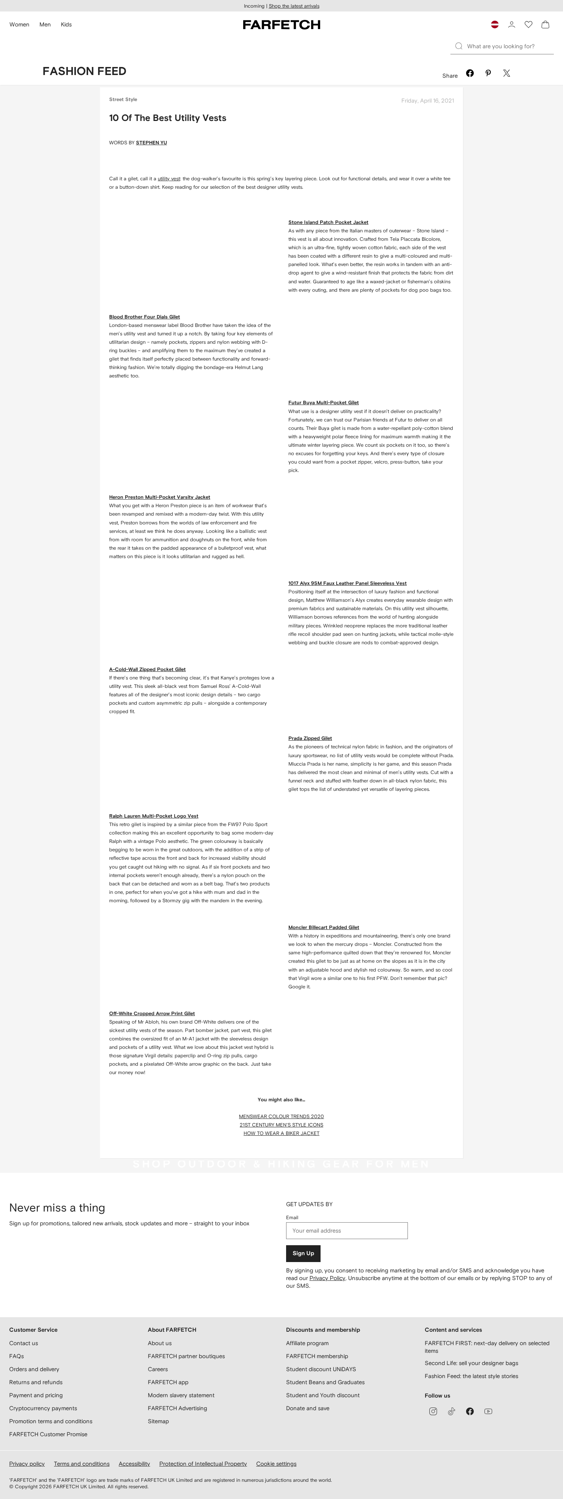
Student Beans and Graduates (325, 1382)
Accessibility (134, 1463)
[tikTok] (451, 1411)
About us (160, 1343)
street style (123, 99)
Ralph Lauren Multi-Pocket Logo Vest (153, 816)
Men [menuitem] (45, 24)
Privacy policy (27, 1463)
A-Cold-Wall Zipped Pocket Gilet (147, 669)
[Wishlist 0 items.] (528, 24)
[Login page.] (511, 24)
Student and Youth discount (323, 1395)
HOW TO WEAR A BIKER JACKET (281, 1133)
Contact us (23, 1343)
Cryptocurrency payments (43, 1408)
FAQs (16, 1356)
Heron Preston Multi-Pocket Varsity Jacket (159, 497)
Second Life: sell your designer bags (471, 1363)
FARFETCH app (168, 1382)
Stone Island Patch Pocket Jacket (328, 222)
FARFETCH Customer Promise (48, 1434)
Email (292, 1217)
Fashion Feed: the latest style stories (471, 1376)
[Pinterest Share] (488, 74)
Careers (158, 1369)
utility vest (169, 178)
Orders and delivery (34, 1369)
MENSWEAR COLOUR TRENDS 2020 (281, 1116)
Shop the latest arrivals (294, 5)
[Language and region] (494, 24)
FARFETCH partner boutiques (186, 1356)
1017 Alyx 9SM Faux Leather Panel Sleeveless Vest (347, 583)
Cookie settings (276, 1463)
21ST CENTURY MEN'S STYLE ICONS (281, 1124)
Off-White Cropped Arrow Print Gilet (152, 1013)
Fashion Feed (84, 71)
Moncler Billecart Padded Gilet (323, 927)
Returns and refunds (35, 1382)
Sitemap (158, 1421)
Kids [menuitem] (66, 24)
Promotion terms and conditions (50, 1421)
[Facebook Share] (470, 74)
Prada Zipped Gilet (310, 738)
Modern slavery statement (181, 1395)
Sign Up (303, 1253)
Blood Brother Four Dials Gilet (144, 317)
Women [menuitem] (19, 24)
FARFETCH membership (317, 1356)
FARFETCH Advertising (177, 1408)
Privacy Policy (327, 1278)
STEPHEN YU (151, 142)
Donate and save (307, 1408)
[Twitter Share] (506, 74)
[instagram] (433, 1411)
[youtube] (488, 1411)
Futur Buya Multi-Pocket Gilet (323, 402)
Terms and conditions (82, 1463)
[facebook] (470, 1411)
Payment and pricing (36, 1395)
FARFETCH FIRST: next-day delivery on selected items (487, 1347)
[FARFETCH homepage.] (281, 24)
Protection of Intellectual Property (203, 1463)
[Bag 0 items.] (545, 24)
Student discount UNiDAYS (321, 1369)
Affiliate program (307, 1343)
